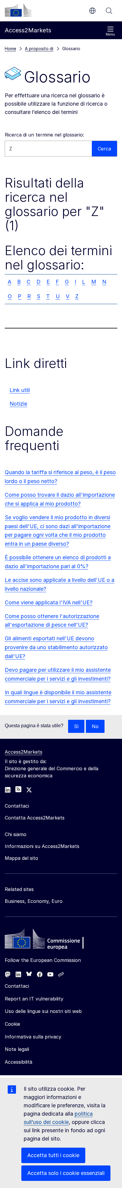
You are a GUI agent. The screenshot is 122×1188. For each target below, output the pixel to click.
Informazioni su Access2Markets (42, 846)
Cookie (12, 1024)
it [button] (92, 11)
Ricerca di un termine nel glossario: (44, 135)
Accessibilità (18, 1062)
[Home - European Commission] (48, 940)
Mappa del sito (21, 858)
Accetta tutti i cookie (53, 1155)
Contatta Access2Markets (35, 818)
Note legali (17, 1049)
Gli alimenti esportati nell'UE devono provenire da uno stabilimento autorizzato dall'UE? (56, 647)
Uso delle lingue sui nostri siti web (43, 1011)
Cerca (109, 11)
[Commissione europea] (18, 10)
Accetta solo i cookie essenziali (66, 1173)
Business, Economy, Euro (33, 901)
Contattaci (17, 986)
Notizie (18, 404)
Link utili (19, 390)
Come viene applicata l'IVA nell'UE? (48, 602)
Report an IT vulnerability (34, 999)
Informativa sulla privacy (33, 1037)
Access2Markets (23, 752)
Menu (110, 34)
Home (10, 48)
